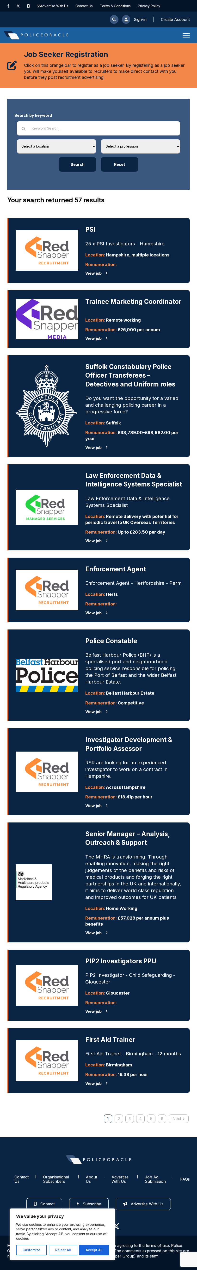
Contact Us (84, 6)
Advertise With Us (54, 6)
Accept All (94, 1250)
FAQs (185, 1179)
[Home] (36, 35)
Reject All (63, 1250)
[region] (62, 1234)
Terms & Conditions (115, 6)
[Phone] (28, 6)
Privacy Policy (149, 6)
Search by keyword (33, 115)
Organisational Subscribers (56, 1179)
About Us (91, 1179)
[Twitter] (18, 6)
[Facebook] (8, 6)
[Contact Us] (38, 6)
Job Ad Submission (155, 1179)
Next (176, 1118)
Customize (31, 1250)
